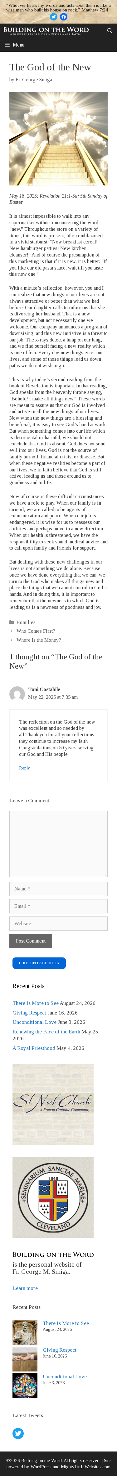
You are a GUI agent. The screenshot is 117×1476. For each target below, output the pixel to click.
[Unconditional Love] (24, 1386)
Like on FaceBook (39, 963)
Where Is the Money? (39, 640)
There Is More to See (35, 1003)
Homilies (26, 622)
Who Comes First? (36, 631)
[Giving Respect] (24, 1360)
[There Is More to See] (24, 1333)
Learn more (25, 1288)
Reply (24, 768)
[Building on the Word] (46, 31)
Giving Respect (29, 1013)
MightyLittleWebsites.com (85, 1466)
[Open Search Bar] (109, 31)
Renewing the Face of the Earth (46, 1032)
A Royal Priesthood (33, 1048)
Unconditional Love (34, 1022)
